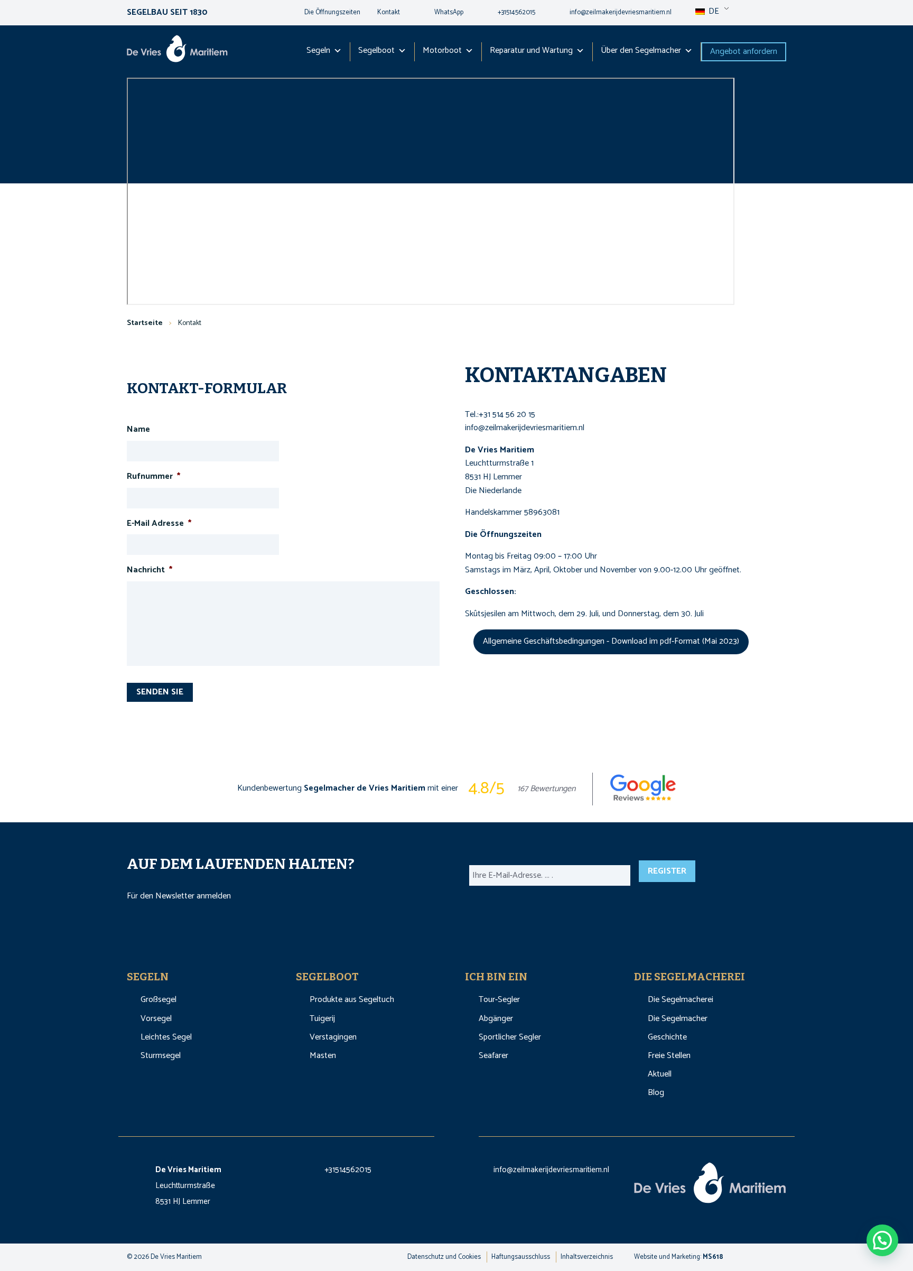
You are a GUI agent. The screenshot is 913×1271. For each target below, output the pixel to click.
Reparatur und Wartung (531, 50)
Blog (656, 1093)
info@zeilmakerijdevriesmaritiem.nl (551, 1169)
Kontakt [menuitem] (388, 12)
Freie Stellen (669, 1056)
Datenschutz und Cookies (444, 1257)
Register (667, 871)
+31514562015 (347, 1169)
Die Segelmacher (677, 1019)
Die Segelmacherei (680, 999)
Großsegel (158, 999)
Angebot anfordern (743, 51)
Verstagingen (333, 1037)
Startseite (145, 323)
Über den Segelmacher (641, 50)
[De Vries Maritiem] (177, 51)
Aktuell (660, 1074)
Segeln (318, 50)
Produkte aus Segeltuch (352, 999)
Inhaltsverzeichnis (587, 1257)
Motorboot (442, 50)
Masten (323, 1056)
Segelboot (376, 50)
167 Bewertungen (546, 789)
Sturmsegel (161, 1056)
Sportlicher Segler (510, 1037)
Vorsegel (156, 1019)
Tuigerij (322, 1019)
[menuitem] (440, 12)
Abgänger (496, 1019)
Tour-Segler (499, 999)
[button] (882, 1240)
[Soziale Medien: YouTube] (468, 1133)
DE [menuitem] (712, 11)
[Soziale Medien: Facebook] (446, 1133)
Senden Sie (159, 692)
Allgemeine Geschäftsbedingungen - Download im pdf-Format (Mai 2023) (611, 641)
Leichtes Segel (166, 1037)
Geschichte (667, 1037)
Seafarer (493, 1056)
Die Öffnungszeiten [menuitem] (332, 12)
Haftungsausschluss (520, 1257)
